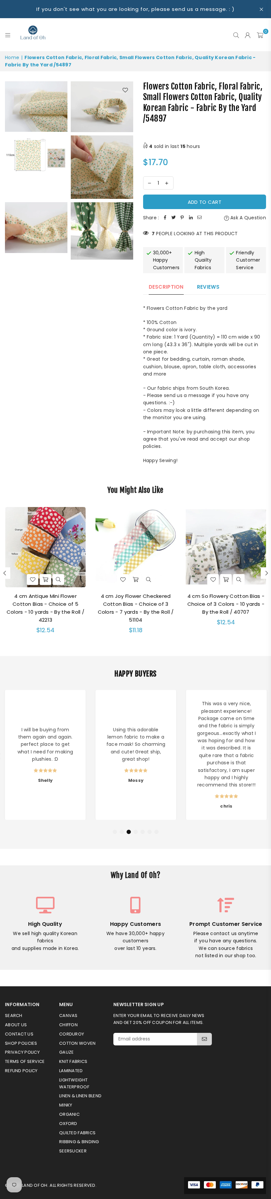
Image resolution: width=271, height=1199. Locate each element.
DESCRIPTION (166, 286)
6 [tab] (149, 832)
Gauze (66, 1052)
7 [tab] (156, 832)
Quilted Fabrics (77, 1133)
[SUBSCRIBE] (204, 1039)
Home (12, 57)
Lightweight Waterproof (74, 1083)
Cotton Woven (77, 1043)
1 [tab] (115, 832)
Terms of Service (25, 1061)
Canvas (68, 1015)
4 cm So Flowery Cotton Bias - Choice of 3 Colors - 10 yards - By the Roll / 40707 (226, 604)
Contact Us (19, 1034)
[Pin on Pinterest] (182, 217)
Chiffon (68, 1025)
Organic (69, 1114)
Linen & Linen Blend (80, 1096)
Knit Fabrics (73, 1061)
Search (13, 1015)
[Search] (236, 35)
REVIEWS (208, 286)
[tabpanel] (45, 755)
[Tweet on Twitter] (173, 217)
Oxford (68, 1123)
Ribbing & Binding (79, 1142)
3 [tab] (129, 832)
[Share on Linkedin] (190, 217)
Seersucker (73, 1151)
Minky (65, 1105)
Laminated (71, 1071)
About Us (16, 1025)
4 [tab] (136, 832)
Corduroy (71, 1034)
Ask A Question (247, 217)
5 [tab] (142, 832)
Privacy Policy (22, 1052)
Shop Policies (21, 1043)
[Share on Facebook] (165, 217)
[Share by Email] (199, 217)
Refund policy (21, 1071)
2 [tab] (122, 832)
